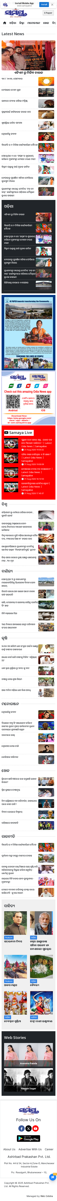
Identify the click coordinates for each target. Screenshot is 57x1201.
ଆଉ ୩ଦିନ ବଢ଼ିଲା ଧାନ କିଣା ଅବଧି (16, 690)
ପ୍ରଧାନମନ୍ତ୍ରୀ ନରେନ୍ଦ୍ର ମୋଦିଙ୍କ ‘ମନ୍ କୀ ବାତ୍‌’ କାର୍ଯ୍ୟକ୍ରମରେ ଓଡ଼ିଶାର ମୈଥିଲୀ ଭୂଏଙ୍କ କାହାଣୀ (18, 192)
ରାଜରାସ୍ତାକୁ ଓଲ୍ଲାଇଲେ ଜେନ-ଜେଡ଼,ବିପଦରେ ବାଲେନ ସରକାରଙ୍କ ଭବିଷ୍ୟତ (17, 526)
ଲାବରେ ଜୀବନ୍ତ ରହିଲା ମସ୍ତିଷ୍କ (15, 100)
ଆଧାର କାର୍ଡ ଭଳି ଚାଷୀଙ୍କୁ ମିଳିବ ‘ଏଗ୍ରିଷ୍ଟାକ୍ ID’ (19, 659)
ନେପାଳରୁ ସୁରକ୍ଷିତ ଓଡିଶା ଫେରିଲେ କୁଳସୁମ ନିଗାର (17, 179)
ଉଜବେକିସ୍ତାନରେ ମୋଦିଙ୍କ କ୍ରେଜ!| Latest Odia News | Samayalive (35, 486)
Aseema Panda (28, 1063)
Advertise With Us (30, 1149)
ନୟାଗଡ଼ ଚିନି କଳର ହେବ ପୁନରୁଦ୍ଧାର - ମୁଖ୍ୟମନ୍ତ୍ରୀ (18, 880)
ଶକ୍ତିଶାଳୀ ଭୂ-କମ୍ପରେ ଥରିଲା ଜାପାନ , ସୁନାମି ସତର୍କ (17, 514)
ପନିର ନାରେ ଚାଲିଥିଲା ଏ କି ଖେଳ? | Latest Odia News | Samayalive (36, 457)
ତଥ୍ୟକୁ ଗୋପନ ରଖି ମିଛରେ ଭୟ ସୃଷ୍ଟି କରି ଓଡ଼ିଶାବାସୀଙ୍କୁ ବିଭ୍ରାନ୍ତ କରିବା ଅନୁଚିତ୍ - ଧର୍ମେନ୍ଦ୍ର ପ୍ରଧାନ (20, 870)
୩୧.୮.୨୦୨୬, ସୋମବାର (12, 78)
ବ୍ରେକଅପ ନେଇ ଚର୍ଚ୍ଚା (10, 745)
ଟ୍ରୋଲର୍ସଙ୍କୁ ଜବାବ (9, 133)
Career (49, 1149)
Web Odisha (46, 1196)
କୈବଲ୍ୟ (34, 985)
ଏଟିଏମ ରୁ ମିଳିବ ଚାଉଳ (28, 72)
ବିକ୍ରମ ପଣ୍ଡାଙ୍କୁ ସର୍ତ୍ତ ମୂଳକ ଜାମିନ (15, 166)
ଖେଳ (46, 23)
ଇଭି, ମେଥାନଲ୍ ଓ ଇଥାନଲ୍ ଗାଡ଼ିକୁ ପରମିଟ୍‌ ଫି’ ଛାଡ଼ (20, 604)
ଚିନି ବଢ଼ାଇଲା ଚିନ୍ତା (9, 613)
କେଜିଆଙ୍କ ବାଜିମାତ (10, 756)
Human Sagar (28, 1088)
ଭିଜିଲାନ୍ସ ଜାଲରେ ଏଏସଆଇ (16, 282)
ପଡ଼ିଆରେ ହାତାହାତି (10, 822)
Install (44, 4)
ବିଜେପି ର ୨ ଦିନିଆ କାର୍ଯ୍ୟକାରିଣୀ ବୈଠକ (20, 144)
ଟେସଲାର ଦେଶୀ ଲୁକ (11, 89)
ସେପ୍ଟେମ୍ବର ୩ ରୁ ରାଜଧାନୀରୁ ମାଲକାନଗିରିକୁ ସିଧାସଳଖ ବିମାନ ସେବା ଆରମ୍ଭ (18, 582)
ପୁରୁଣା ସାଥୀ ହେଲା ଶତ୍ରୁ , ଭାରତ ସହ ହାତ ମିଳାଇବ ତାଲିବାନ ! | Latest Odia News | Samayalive (36, 443)
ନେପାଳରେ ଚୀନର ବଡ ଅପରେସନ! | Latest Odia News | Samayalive (37, 472)
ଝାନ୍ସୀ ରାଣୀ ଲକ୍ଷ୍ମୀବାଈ (41, 1021)
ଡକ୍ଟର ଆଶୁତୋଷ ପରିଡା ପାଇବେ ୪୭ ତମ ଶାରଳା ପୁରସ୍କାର (40, 945)
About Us (9, 1149)
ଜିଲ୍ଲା (21, 23)
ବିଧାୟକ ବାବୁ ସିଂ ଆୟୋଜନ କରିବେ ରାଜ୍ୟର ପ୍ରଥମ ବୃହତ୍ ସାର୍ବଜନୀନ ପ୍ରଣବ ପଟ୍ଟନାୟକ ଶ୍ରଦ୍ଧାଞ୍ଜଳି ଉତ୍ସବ (18, 726)
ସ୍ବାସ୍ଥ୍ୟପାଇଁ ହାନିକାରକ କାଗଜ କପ (16, 111)
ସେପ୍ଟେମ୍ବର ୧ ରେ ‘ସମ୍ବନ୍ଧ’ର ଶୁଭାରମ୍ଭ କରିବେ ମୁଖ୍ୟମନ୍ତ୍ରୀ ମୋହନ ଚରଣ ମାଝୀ (18, 157)
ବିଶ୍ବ (54, 23)
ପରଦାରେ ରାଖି (8, 734)
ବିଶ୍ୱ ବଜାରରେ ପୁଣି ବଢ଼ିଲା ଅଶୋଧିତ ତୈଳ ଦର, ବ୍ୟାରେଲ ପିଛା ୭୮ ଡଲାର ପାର (20, 537)
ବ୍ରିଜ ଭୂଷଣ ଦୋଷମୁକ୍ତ (11, 789)
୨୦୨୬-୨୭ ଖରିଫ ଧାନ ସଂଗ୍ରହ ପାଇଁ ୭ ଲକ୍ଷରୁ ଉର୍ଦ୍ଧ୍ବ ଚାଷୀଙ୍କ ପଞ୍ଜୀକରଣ (20, 648)
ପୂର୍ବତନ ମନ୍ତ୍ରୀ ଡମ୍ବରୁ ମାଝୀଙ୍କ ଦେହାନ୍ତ (17, 855)
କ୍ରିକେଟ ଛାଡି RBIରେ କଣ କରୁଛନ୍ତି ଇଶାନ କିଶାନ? (19, 780)
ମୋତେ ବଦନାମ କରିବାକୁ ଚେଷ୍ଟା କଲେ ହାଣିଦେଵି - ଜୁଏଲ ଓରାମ (18, 891)
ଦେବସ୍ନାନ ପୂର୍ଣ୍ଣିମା (13, 1021)
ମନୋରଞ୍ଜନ (33, 23)
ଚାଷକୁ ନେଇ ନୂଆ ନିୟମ (12, 679)
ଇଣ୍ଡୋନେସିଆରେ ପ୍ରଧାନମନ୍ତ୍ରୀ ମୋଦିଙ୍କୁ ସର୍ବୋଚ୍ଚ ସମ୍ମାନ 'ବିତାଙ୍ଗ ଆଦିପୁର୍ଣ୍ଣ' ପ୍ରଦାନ (18, 548)
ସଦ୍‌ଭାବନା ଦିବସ (13, 941)
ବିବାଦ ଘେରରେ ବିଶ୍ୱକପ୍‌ (12, 811)
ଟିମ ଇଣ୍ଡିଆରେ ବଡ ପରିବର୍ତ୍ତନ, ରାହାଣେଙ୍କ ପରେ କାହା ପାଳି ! (19, 802)
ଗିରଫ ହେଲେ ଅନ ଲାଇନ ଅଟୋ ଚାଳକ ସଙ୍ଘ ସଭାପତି (18, 593)
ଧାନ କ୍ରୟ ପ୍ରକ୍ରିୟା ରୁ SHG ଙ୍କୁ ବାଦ (15, 668)
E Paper (48, 12)
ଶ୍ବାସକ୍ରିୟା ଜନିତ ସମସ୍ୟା (12, 122)
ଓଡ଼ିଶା (12, 23)
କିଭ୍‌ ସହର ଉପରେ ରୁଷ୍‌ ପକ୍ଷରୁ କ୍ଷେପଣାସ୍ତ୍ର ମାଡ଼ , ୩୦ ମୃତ (19, 559)
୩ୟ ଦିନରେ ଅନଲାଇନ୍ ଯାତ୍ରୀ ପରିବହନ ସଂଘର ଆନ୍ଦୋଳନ (18, 626)
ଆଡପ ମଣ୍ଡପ (10, 985)
